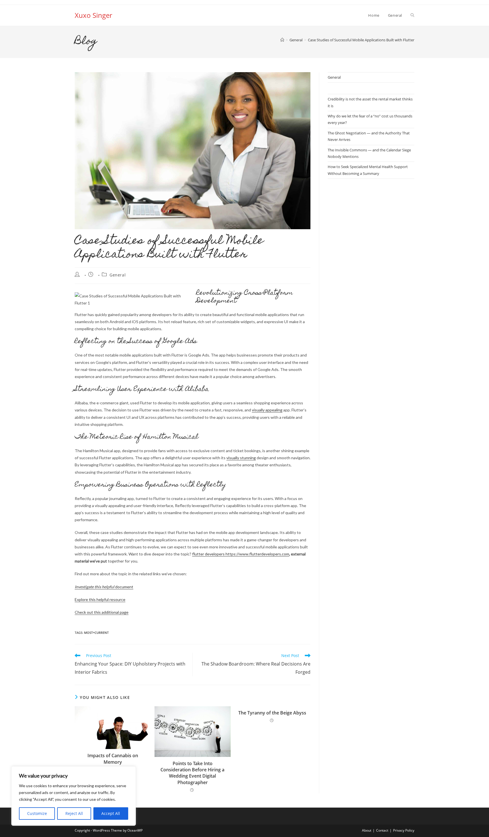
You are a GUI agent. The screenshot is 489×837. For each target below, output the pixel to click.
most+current (96, 632)
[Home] (282, 39)
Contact (382, 830)
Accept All (110, 813)
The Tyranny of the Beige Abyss (272, 713)
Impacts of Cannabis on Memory (112, 758)
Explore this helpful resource (100, 599)
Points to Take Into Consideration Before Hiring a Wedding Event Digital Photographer (192, 773)
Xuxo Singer (93, 15)
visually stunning (241, 457)
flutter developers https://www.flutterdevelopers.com (240, 553)
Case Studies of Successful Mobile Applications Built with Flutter (361, 39)
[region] (73, 796)
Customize (37, 813)
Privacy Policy (403, 830)
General (118, 275)
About (366, 830)
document (104, 586)
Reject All (74, 813)
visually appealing (267, 409)
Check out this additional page (101, 612)
